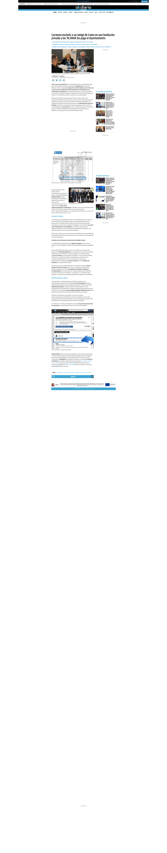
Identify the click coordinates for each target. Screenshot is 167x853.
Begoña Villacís (78, 372)
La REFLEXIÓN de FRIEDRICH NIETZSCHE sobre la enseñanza (54, 4)
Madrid (54, 12)
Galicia (96, 12)
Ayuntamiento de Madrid (68, 372)
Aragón (86, 12)
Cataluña (60, 12)
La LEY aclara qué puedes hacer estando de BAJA (69, 4)
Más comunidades (110, 12)
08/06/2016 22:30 (56, 77)
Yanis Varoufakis (70, 364)
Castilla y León (102, 12)
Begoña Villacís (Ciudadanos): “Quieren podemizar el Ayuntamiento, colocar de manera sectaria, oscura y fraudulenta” (82, 46)
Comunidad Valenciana (78, 12)
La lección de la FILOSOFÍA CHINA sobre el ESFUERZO (103, 4)
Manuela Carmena (87, 372)
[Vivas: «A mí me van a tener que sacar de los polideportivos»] (101, 129)
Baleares (70, 12)
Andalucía (65, 12)
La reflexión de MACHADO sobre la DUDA (86, 4)
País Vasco (91, 12)
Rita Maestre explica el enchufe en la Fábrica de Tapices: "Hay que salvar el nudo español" (75, 44)
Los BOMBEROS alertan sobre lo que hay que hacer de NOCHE (36, 4)
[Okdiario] (83, 7)
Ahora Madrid (59, 372)
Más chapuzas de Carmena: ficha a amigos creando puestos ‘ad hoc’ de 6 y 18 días (73, 42)
